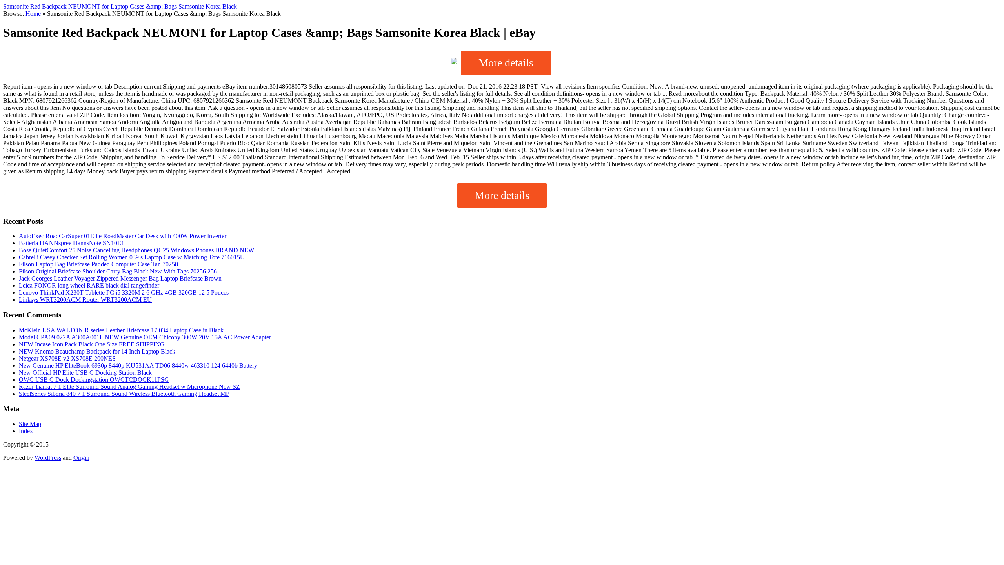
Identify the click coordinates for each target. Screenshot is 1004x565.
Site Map (30, 424)
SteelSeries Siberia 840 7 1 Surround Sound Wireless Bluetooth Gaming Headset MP (124, 393)
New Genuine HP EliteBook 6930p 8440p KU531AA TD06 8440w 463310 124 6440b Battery (138, 365)
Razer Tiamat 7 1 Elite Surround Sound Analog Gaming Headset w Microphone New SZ (129, 386)
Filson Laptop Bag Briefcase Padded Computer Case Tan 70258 (98, 264)
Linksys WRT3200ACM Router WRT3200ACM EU (85, 299)
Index (26, 431)
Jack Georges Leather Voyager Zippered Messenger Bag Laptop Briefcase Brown (120, 278)
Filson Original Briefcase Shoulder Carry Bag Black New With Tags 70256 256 (118, 271)
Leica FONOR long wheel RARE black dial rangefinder (89, 285)
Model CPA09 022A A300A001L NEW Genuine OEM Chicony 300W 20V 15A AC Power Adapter (145, 337)
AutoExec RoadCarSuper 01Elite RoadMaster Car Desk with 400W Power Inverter (122, 236)
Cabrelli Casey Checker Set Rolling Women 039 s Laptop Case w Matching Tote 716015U (132, 257)
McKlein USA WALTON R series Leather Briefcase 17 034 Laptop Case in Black (121, 330)
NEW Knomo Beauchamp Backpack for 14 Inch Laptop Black (97, 351)
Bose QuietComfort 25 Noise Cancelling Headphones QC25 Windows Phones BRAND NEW (136, 250)
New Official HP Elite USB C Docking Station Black (85, 372)
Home (33, 13)
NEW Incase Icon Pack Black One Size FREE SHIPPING (92, 344)
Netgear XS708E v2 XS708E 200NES (67, 358)
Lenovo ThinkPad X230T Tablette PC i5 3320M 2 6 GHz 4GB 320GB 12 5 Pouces (124, 292)
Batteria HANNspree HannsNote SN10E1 (71, 243)
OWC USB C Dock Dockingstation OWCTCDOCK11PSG (94, 379)
